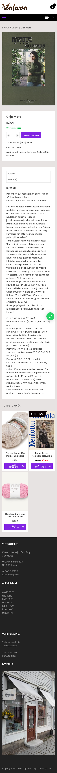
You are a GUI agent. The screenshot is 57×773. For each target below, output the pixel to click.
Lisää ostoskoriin (31, 135)
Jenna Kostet (36, 152)
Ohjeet (15, 27)
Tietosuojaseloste (11, 642)
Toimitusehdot (9, 645)
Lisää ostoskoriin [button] (14, 466)
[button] (50, 37)
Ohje (46, 152)
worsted (10, 155)
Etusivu (5, 27)
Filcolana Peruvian (32, 335)
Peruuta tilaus (9, 655)
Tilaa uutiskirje (9, 652)
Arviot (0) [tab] (12, 179)
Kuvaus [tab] (11, 173)
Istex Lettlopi (13, 335)
